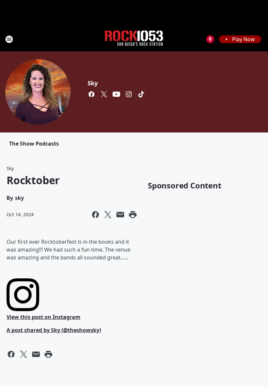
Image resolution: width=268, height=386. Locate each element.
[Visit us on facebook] (91, 94)
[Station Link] (134, 39)
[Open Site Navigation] (9, 39)
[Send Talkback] (210, 39)
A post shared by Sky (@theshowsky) (54, 330)
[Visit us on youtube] (116, 94)
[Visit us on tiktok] (141, 94)
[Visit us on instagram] (129, 94)
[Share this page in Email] (120, 214)
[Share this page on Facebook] (95, 214)
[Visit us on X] (104, 94)
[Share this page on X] (107, 214)
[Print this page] (132, 214)
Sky (92, 83)
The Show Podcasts (34, 143)
